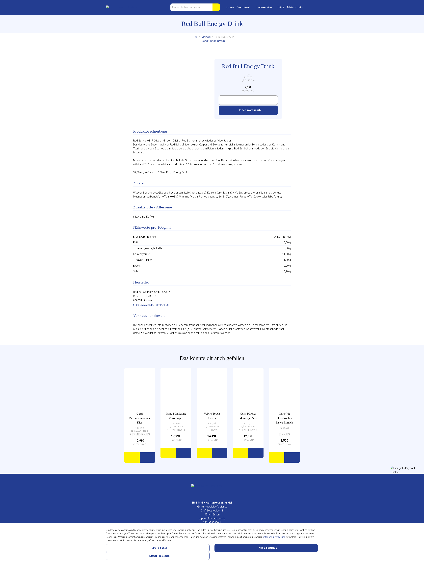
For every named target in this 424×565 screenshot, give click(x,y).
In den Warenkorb (249, 110)
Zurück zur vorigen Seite (213, 41)
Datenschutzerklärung (274, 537)
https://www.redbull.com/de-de (151, 304)
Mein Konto (295, 7)
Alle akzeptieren (267, 548)
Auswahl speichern (159, 556)
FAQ (280, 7)
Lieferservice (264, 7)
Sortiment (243, 7)
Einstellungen (159, 548)
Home (230, 7)
